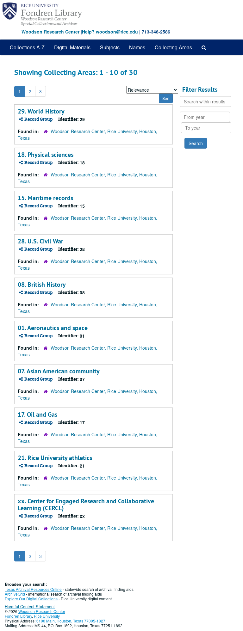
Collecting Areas (173, 47)
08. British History (42, 284)
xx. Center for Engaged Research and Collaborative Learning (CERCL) (86, 504)
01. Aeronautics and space (53, 328)
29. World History (41, 111)
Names (137, 47)
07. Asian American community (59, 371)
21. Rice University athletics (55, 458)
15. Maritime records (45, 198)
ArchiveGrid (15, 594)
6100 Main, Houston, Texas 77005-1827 (70, 620)
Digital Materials (72, 47)
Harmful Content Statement (30, 606)
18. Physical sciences (45, 154)
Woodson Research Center (50, 31)
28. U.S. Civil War (40, 241)
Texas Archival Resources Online (33, 589)
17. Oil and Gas (37, 414)
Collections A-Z (27, 47)
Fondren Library (18, 616)
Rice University (47, 616)
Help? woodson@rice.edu (110, 31)
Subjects (110, 47)
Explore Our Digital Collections (31, 598)
